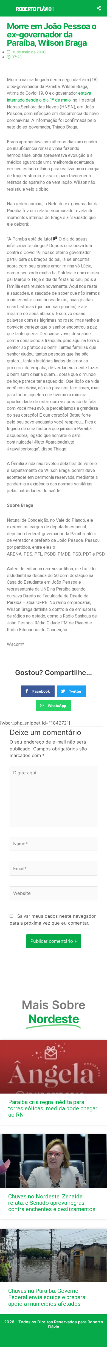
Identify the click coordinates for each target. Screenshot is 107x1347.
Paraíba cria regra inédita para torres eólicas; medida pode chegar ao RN (52, 1108)
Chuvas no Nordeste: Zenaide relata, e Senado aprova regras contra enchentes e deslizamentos (51, 1202)
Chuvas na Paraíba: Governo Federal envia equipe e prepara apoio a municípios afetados (46, 1297)
